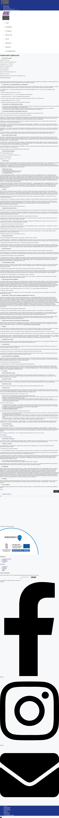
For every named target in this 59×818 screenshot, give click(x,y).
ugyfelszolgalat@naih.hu (7, 436)
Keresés (1, 489)
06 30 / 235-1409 (7, 7)
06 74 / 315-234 (6, 6)
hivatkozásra (38, 183)
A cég (6, 23)
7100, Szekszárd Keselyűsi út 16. (9, 8)
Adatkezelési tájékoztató (6, 558)
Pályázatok (8, 43)
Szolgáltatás (8, 27)
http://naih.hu (4, 434)
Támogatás (8, 31)
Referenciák (8, 35)
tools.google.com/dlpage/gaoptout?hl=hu (13, 181)
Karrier (7, 39)
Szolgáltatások (5, 566)
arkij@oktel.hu (7, 77)
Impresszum (4, 559)
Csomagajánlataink (10, 51)
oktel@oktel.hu (6, 5)
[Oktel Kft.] (6, 15)
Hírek (3, 570)
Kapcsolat (8, 47)
